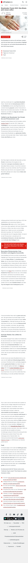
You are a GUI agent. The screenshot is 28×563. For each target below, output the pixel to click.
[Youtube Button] (14, 514)
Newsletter (16, 523)
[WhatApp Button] (21, 514)
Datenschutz (7, 543)
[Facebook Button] (6, 514)
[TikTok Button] (17, 514)
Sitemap (6, 530)
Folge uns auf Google (5, 36)
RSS (23, 523)
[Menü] (26, 2)
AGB (14, 533)
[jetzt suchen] (23, 2)
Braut (10, 271)
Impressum (11, 546)
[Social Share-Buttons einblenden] (24, 37)
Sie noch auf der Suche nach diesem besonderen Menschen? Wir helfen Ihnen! (14, 245)
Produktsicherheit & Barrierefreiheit (14, 536)
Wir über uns (7, 523)
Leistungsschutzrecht (14, 526)
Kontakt (19, 546)
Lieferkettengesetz (14, 540)
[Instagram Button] (10, 514)
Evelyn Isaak (8, 14)
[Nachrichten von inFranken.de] (6, 2)
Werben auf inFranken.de (17, 530)
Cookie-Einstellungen (18, 543)
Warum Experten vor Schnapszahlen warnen (14, 503)
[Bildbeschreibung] (26, 29)
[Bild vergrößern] (26, 18)
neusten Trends (4, 123)
